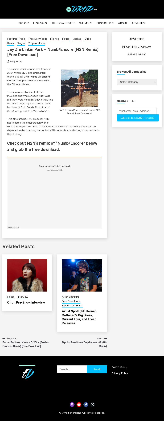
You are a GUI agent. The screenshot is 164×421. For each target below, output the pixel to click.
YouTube (79, 404)
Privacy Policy (120, 373)
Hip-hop (54, 38)
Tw (92, 404)
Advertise (139, 23)
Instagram (72, 404)
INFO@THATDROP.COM (136, 46)
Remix (10, 43)
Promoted (103, 23)
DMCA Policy (119, 367)
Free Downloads (63, 23)
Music (22, 23)
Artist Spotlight (70, 296)
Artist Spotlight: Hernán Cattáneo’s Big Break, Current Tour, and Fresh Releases (79, 317)
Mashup (77, 38)
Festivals (40, 23)
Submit (84, 23)
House (66, 38)
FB (85, 404)
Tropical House (36, 43)
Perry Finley (16, 61)
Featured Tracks (16, 38)
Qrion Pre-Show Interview (26, 302)
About (122, 23)
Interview (23, 296)
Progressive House (72, 305)
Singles (21, 43)
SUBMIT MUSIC (136, 54)
